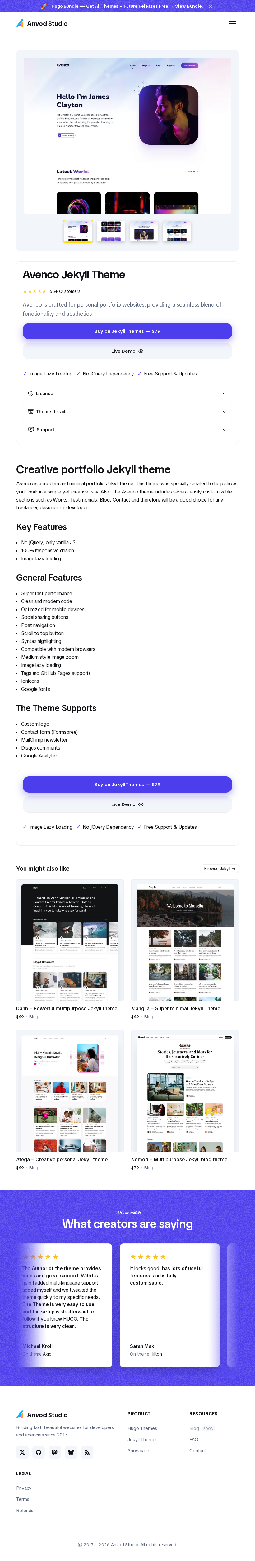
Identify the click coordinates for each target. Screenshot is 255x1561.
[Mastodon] (55, 1452)
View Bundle (188, 6)
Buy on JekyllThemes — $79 (127, 331)
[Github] (38, 1452)
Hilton (128, 1354)
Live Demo (123, 351)
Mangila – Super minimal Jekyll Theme (175, 1008)
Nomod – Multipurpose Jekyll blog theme (179, 1159)
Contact (197, 1451)
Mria (234, 1354)
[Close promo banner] (210, 6)
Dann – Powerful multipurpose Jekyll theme (66, 1008)
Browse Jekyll (217, 868)
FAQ (193, 1439)
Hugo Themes (142, 1428)
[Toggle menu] (232, 23)
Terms (22, 1499)
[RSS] (87, 1452)
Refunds (24, 1510)
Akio (19, 1354)
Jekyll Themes (143, 1439)
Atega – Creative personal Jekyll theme (62, 1159)
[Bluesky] (71, 1452)
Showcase (138, 1451)
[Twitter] (22, 1452)
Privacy (23, 1488)
